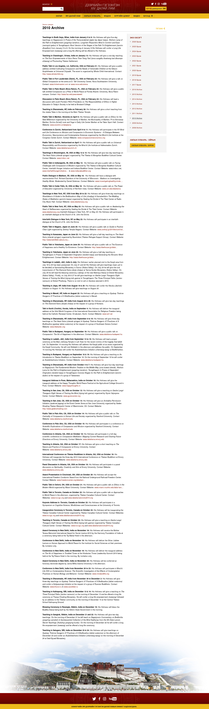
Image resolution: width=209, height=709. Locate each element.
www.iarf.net (107, 313)
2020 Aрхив (136, 70)
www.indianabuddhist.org (81, 170)
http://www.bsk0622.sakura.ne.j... (56, 239)
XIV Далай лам (73, 16)
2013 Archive (137, 103)
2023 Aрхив (136, 56)
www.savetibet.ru (71, 586)
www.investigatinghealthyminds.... (109, 181)
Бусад (146, 16)
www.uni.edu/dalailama (111, 188)
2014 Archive (137, 99)
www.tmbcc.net (63, 158)
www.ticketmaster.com (59, 84)
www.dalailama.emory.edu (93, 439)
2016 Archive (137, 89)
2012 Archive (137, 108)
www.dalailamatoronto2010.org (80, 497)
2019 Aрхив (136, 75)
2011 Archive (137, 113)
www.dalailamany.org (79, 201)
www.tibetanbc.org (57, 326)
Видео (136, 16)
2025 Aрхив (136, 46)
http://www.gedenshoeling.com (54, 408)
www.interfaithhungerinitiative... (55, 170)
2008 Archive (137, 127)
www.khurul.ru (56, 586)
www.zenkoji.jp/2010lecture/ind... (110, 229)
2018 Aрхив (136, 80)
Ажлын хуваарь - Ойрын (142, 140)
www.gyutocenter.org (71, 395)
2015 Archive (137, 94)
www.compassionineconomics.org (91, 137)
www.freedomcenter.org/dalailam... (71, 479)
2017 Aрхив (136, 84)
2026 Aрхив (136, 41)
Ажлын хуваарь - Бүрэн (143, 145)
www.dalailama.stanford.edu (61, 418)
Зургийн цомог (122, 16)
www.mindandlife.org (100, 573)
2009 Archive (137, 123)
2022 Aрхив (136, 60)
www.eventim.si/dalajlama (60, 124)
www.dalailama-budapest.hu (111, 334)
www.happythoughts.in (71, 385)
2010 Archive (137, 118)
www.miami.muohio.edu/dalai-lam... (108, 487)
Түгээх (159, 28)
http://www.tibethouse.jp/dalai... (104, 247)
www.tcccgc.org (57, 497)
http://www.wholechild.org (52, 73)
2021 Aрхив (136, 65)
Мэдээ (107, 16)
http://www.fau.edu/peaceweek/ (70, 94)
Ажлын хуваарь (92, 16)
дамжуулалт (154, 8)
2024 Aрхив (136, 51)
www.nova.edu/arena (79, 84)
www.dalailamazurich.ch (67, 147)
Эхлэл (59, 16)
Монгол (46, 4)
